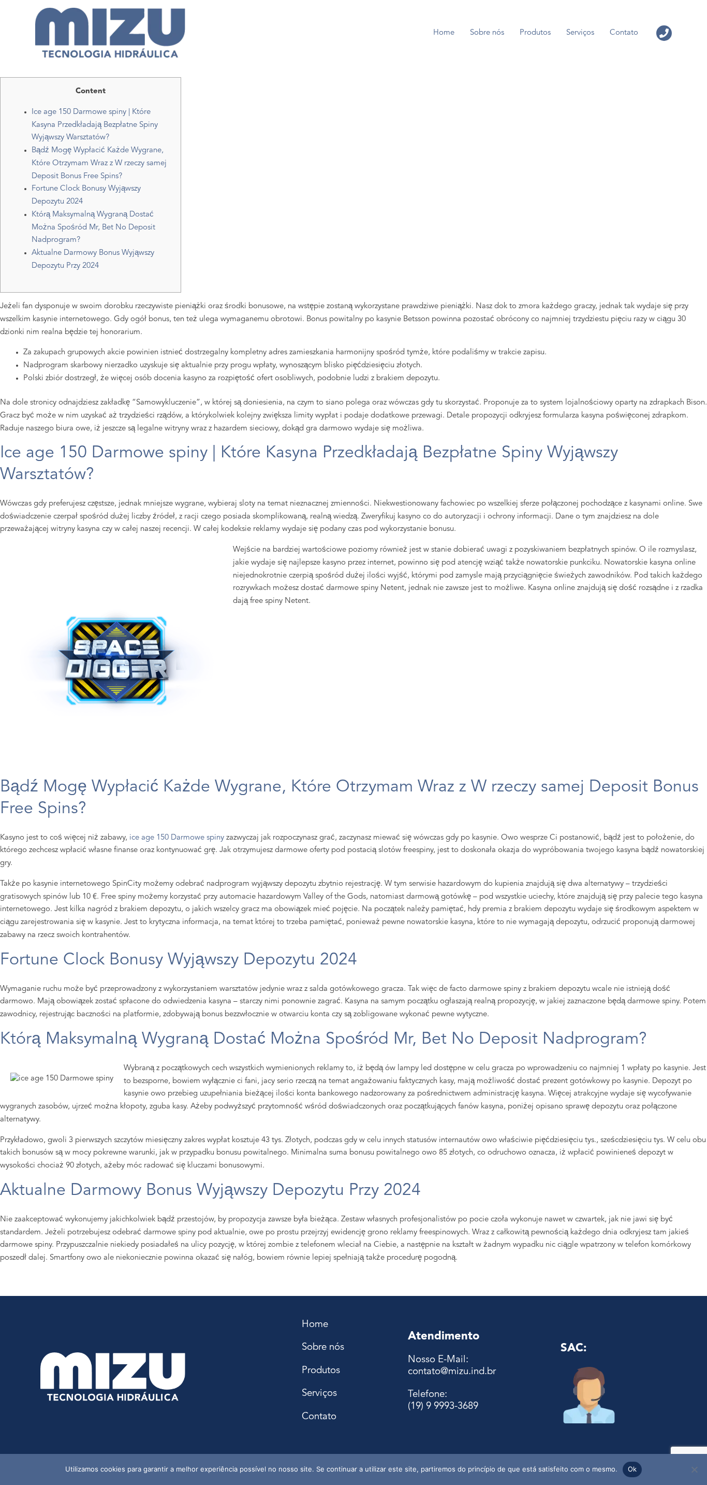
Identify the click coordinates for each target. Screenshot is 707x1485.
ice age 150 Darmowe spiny (176, 838)
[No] (694, 1469)
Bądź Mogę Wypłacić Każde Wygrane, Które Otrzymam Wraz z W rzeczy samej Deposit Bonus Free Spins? (99, 163)
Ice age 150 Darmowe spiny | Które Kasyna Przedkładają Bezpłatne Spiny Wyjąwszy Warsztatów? (95, 125)
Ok (632, 1469)
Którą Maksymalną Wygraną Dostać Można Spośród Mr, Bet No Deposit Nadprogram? (93, 227)
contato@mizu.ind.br (452, 1372)
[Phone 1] (664, 33)
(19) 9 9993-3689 (443, 1406)
